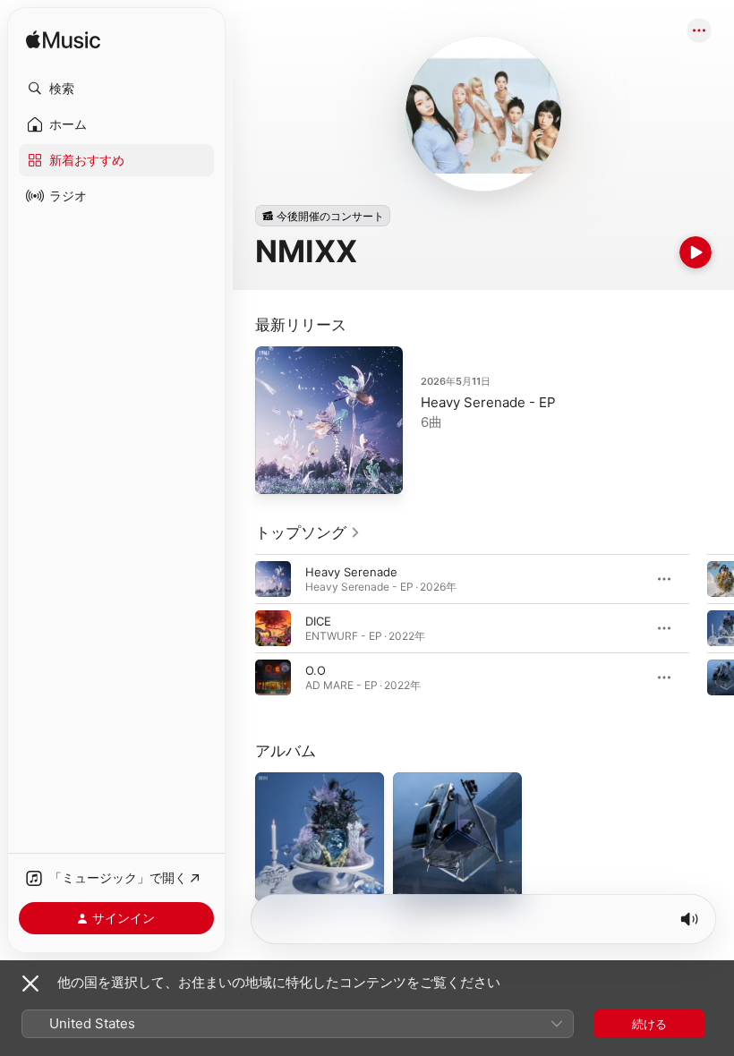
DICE (318, 621)
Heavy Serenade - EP (488, 402)
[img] (63, 40)
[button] (116, 88)
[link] (308, 532)
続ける (649, 1024)
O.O (315, 670)
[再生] (695, 252)
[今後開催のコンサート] (322, 215)
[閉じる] (30, 983)
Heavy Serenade (351, 572)
